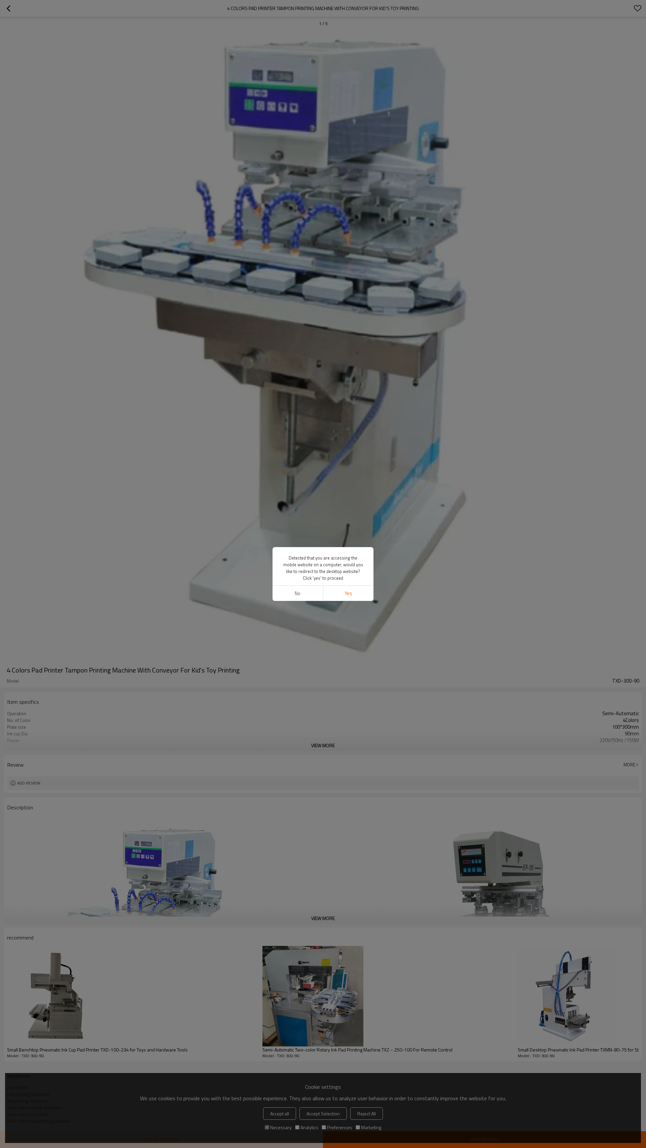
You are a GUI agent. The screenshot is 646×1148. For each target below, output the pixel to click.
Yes (348, 593)
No (297, 593)
